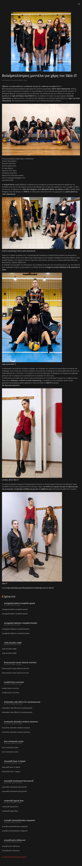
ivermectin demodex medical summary (21, 721)
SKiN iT (31, 96)
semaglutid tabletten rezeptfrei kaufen (20, 623)
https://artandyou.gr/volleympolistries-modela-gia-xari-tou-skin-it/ (30, 588)
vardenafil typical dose (14, 800)
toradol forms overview (14, 682)
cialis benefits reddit (13, 642)
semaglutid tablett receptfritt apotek (19, 603)
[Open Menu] (79, 4)
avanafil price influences (14, 840)
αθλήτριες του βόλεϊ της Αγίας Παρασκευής (26, 380)
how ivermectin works (13, 741)
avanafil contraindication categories (19, 820)
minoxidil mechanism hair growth (19, 781)
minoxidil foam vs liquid (14, 761)
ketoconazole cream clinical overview (20, 662)
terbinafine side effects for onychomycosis (22, 702)
